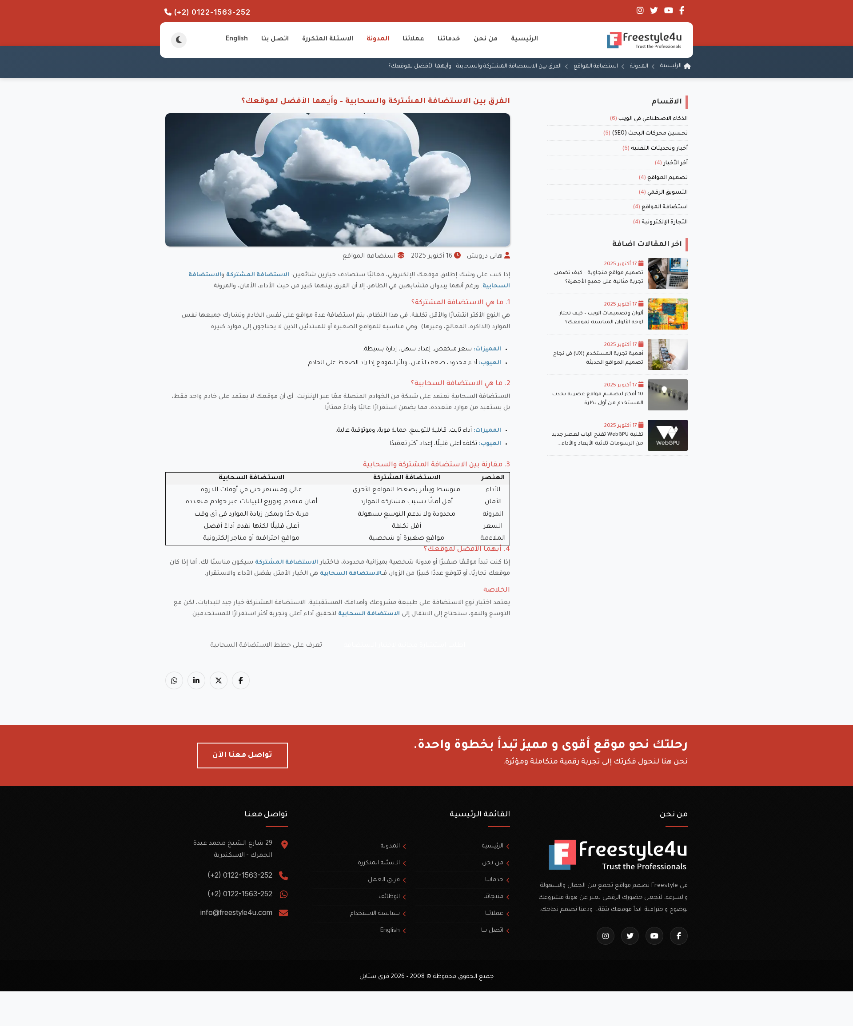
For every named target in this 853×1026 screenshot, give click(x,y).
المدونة (378, 39)
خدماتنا (449, 39)
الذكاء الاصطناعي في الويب (649, 119)
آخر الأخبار (671, 163)
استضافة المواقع (596, 67)
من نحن (486, 39)
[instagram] (640, 12)
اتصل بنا (275, 39)
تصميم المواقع (663, 178)
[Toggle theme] (179, 40)
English (237, 39)
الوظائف (389, 897)
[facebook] (681, 12)
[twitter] (653, 12)
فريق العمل (384, 880)
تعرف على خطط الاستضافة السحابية (266, 645)
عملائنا (413, 39)
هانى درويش (484, 256)
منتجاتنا (493, 897)
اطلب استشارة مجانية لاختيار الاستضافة (404, 645)
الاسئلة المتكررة (327, 39)
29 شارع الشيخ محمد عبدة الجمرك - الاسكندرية (232, 849)
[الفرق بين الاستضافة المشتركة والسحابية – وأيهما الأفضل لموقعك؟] (241, 680)
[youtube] (667, 12)
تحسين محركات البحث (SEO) (645, 134)
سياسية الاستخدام (375, 914)
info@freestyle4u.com (236, 912)
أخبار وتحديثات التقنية (655, 149)
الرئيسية (524, 39)
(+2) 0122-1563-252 (211, 12)
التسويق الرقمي (663, 193)
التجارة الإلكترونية (660, 222)
